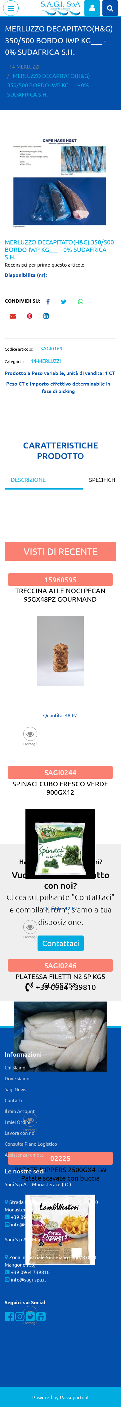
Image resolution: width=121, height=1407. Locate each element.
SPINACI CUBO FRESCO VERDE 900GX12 (60, 787)
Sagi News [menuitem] (15, 1089)
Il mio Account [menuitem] (20, 1111)
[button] (60, 184)
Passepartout (74, 1397)
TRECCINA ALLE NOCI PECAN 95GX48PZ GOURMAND (60, 594)
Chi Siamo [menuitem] (15, 1067)
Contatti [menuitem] (13, 1100)
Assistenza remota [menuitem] (24, 1155)
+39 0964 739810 (30, 1217)
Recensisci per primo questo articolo (44, 264)
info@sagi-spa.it (28, 1224)
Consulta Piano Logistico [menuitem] (31, 1144)
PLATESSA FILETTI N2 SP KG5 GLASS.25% (60, 980)
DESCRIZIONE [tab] (28, 479)
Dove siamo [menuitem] (17, 1078)
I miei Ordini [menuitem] (17, 1122)
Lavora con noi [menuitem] (20, 1133)
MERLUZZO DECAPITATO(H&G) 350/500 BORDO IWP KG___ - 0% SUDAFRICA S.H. (48, 84)
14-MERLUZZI (24, 66)
